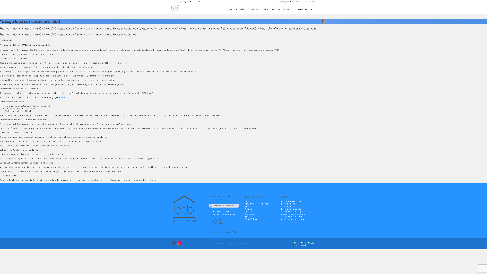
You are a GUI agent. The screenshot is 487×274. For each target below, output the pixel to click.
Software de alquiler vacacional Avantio (234, 243)
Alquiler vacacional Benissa (293, 216)
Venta (265, 9)
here (63, 97)
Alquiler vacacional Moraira (293, 219)
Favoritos (312, 2)
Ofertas (276, 9)
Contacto (302, 9)
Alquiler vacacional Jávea (293, 214)
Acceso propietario (286, 2)
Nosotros (288, 9)
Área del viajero (301, 2)
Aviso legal (286, 206)
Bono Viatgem (251, 219)
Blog (313, 9)
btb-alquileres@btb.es (224, 214)
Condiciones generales (291, 201)
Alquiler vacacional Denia (292, 211)
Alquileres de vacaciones (247, 9)
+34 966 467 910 (221, 211)
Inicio (229, 9)
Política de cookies (290, 204)
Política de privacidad (291, 209)
